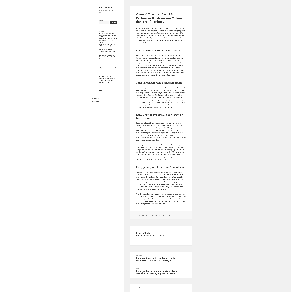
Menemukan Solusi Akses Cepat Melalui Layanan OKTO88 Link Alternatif (108, 40)
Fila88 (100, 90)
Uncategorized (169, 215)
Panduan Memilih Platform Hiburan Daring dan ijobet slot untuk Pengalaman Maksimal (107, 35)
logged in (148, 235)
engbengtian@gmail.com (155, 215)
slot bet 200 (96, 99)
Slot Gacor (95, 101)
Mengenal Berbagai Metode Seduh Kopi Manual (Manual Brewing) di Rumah (107, 46)
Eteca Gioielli (105, 7)
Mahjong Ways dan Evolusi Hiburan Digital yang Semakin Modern (107, 57)
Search (101, 20)
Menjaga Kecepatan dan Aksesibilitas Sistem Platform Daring (107, 51)
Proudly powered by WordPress (145, 288)
